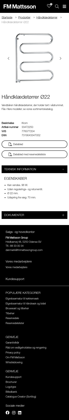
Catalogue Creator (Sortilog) (21, 396)
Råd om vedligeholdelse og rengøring (26, 347)
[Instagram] (13, 413)
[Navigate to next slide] (60, 58)
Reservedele (12, 318)
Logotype (11, 386)
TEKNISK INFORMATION (20, 169)
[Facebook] (7, 413)
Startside (7, 17)
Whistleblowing (14, 362)
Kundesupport (14, 377)
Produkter (24, 17)
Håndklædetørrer (46, 17)
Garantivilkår (12, 342)
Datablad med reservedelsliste (29, 154)
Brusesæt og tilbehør (17, 308)
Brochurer (11, 382)
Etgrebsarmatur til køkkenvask (22, 298)
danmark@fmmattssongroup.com (24, 250)
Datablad (18, 144)
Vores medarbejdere (16, 267)
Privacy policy (13, 352)
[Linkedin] (19, 413)
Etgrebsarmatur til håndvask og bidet (26, 303)
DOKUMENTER (14, 215)
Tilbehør (10, 313)
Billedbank (11, 391)
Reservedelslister (15, 323)
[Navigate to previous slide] (8, 58)
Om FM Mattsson (15, 357)
